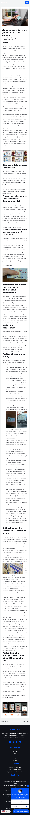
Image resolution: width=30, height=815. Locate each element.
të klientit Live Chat (8, 697)
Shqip (15, 751)
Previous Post (5, 721)
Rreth (15, 753)
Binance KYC (6, 97)
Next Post (26, 721)
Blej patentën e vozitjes (15, 767)
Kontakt (15, 760)
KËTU (11, 644)
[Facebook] (10, 742)
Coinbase (14, 97)
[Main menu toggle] (27, 2)
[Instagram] (17, 742)
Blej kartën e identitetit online (15, 771)
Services (15, 755)
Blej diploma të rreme (15, 769)
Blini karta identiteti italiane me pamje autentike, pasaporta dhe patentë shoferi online (15, 781)
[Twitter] (13, 742)
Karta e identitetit (7, 38)
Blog (15, 758)
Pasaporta (15, 38)
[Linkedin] (20, 742)
